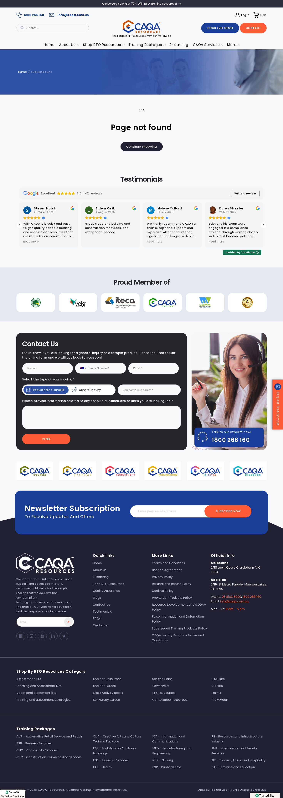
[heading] (103, 388)
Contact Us (104, 438)
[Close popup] (212, 366)
